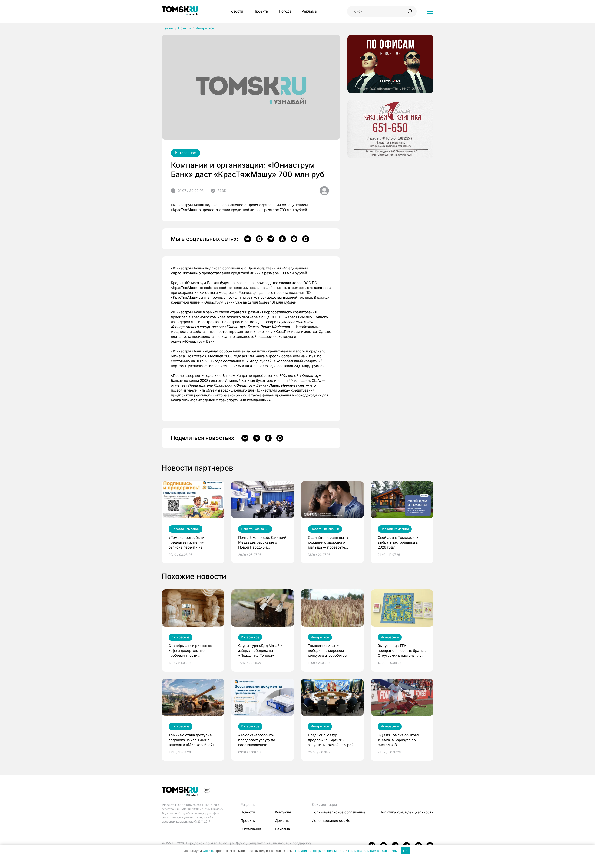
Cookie (208, 851)
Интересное (205, 28)
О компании (251, 829)
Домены (282, 820)
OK (405, 851)
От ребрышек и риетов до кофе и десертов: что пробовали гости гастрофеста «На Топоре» (191, 650)
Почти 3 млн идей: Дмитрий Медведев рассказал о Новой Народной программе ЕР (262, 542)
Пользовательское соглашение (338, 812)
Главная (167, 28)
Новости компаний (185, 529)
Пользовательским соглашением (372, 851)
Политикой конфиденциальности (319, 851)
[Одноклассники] (282, 238)
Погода (285, 11)
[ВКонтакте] (247, 238)
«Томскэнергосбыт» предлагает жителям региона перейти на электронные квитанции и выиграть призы (191, 542)
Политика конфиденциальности (406, 812)
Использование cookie (331, 820)
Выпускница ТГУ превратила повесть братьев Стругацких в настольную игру (402, 650)
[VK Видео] (259, 238)
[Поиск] (409, 11)
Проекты (261, 11)
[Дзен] (294, 238)
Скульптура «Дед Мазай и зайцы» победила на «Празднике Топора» (260, 650)
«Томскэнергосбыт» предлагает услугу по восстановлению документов (256, 740)
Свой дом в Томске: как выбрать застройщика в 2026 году (398, 542)
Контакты (283, 812)
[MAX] (305, 238)
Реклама (309, 11)
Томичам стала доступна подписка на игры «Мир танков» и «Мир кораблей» (192, 740)
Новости (236, 11)
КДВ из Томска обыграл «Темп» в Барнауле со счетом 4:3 (398, 740)
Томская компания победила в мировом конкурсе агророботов (327, 650)
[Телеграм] (270, 238)
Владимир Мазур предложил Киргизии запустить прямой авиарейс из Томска (332, 740)
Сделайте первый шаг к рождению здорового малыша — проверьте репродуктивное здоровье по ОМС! (330, 542)
